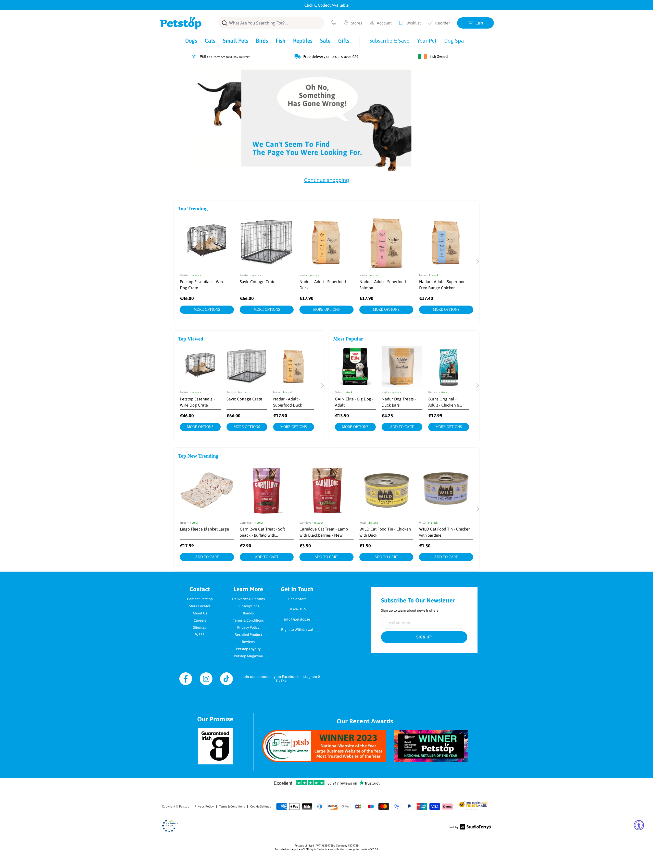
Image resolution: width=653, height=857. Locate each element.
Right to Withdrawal (297, 629)
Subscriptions (248, 606)
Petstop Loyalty (248, 649)
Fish (280, 40)
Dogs (191, 40)
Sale (325, 40)
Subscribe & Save (389, 40)
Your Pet (426, 40)
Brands (248, 613)
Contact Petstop (200, 599)
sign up (424, 637)
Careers (200, 620)
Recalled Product (248, 635)
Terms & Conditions (248, 620)
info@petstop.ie (297, 619)
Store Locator (199, 606)
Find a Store (297, 599)
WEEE (200, 635)
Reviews (248, 642)
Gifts (343, 40)
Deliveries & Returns (248, 599)
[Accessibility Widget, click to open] (639, 825)
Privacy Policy (248, 627)
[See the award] (324, 746)
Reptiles (302, 40)
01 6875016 (297, 609)
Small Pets (235, 40)
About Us (200, 613)
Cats (210, 40)
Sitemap (199, 627)
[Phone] (333, 22)
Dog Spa (454, 40)
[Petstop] (181, 23)
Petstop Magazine (248, 656)
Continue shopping (326, 180)
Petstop (184, 806)
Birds (262, 40)
